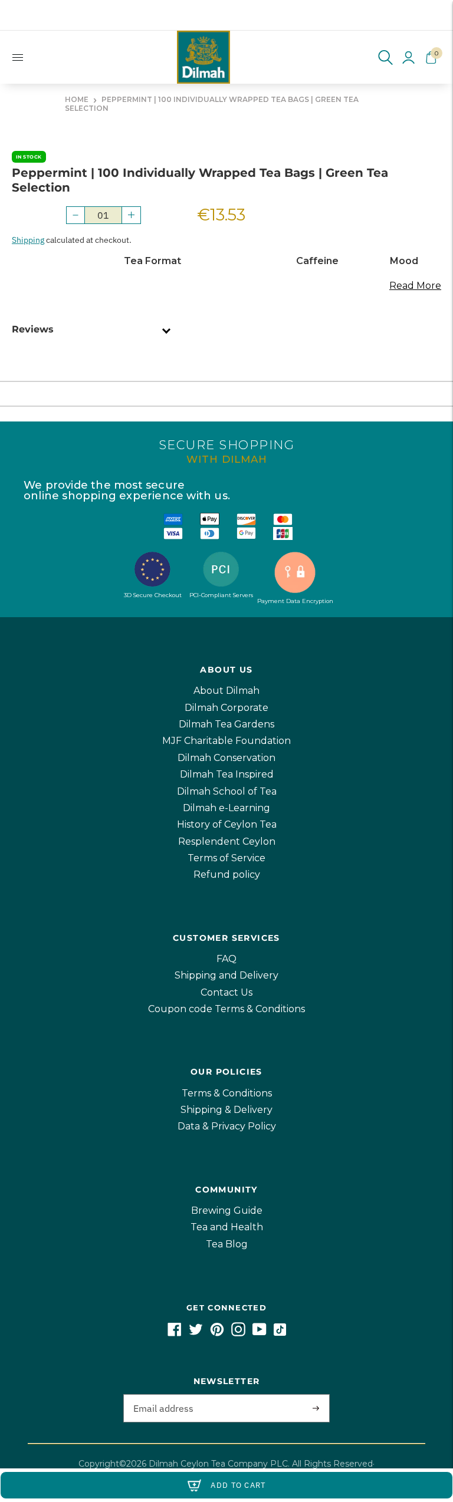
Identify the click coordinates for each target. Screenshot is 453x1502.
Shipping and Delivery (226, 975)
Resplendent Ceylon (226, 841)
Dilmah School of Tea (227, 791)
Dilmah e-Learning (226, 807)
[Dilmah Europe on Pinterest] (217, 1333)
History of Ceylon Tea (227, 824)
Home (76, 99)
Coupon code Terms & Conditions (226, 1008)
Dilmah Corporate (226, 707)
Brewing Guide (226, 1210)
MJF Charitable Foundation (226, 740)
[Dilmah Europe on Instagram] (238, 1333)
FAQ (226, 958)
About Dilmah (226, 690)
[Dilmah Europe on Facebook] (175, 1333)
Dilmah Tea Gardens (226, 724)
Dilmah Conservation (226, 757)
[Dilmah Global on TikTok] (280, 1333)
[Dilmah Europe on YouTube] (259, 1333)
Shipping (28, 240)
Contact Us (226, 992)
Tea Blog (227, 1244)
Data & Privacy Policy (227, 1126)
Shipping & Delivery (226, 1109)
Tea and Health (227, 1227)
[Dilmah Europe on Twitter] (196, 1333)
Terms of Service (226, 858)
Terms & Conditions (227, 1093)
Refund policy (226, 874)
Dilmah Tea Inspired (227, 774)
